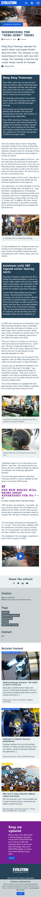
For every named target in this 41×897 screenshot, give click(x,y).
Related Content (9, 66)
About (9, 878)
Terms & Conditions (26, 878)
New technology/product (10, 811)
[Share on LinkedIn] (23, 583)
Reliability (30, 700)
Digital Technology (8, 809)
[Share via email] (27, 583)
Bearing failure (7, 700)
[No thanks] (39, 888)
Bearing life (6, 756)
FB (38, 495)
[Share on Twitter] (18, 583)
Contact (15, 878)
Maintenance (22, 700)
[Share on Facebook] (14, 583)
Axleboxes (5, 612)
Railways (5, 622)
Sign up (11, 858)
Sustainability (7, 702)
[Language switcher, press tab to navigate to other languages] (32, 3)
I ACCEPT (20, 893)
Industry (15, 700)
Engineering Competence (10, 615)
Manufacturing (7, 618)
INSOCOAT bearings (28, 756)
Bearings (13, 756)
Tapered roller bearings (10, 625)
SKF (2, 636)
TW (2, 498)
